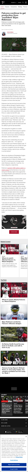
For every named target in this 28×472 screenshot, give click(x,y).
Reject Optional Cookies (14, 464)
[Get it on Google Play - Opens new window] (19, 432)
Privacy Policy (6, 457)
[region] (14, 453)
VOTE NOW (14, 232)
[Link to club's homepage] (3, 2)
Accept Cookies (14, 469)
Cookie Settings (14, 460)
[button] (14, 44)
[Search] (23, 2)
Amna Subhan (10, 32)
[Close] (26, 436)
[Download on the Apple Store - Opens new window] (8, 432)
